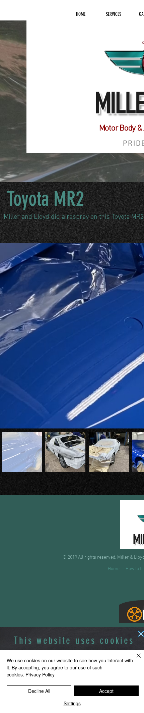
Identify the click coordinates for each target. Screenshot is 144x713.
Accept (106, 690)
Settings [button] (72, 703)
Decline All (39, 690)
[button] (141, 634)
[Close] (135, 660)
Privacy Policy (40, 674)
